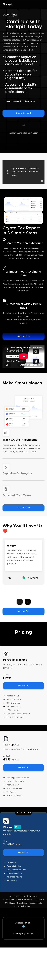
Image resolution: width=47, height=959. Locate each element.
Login (35, 133)
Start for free (23, 336)
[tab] (23, 444)
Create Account (23, 113)
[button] (20, 602)
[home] (7, 4)
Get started (23, 686)
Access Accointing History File (20, 101)
